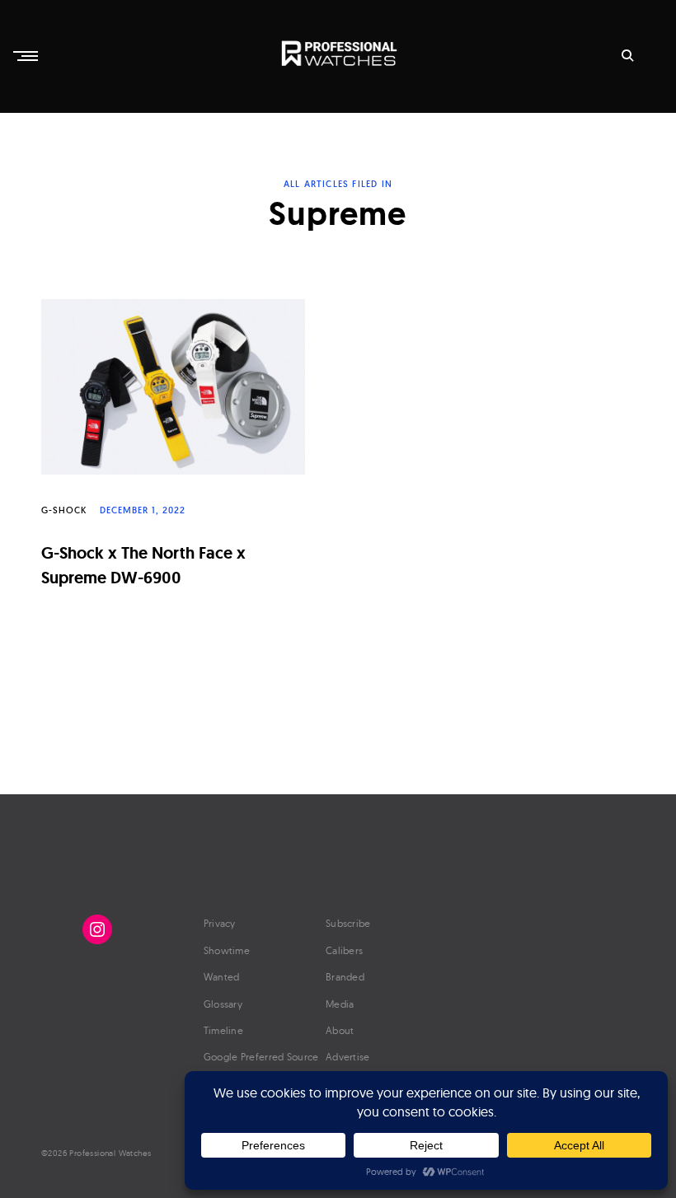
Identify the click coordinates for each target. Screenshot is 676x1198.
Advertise (348, 1057)
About (340, 1030)
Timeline (223, 1030)
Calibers (344, 950)
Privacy (220, 923)
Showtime (227, 950)
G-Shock (64, 510)
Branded (345, 977)
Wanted (222, 977)
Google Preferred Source (261, 1057)
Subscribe (348, 923)
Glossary (223, 1004)
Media (340, 1004)
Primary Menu (27, 56)
